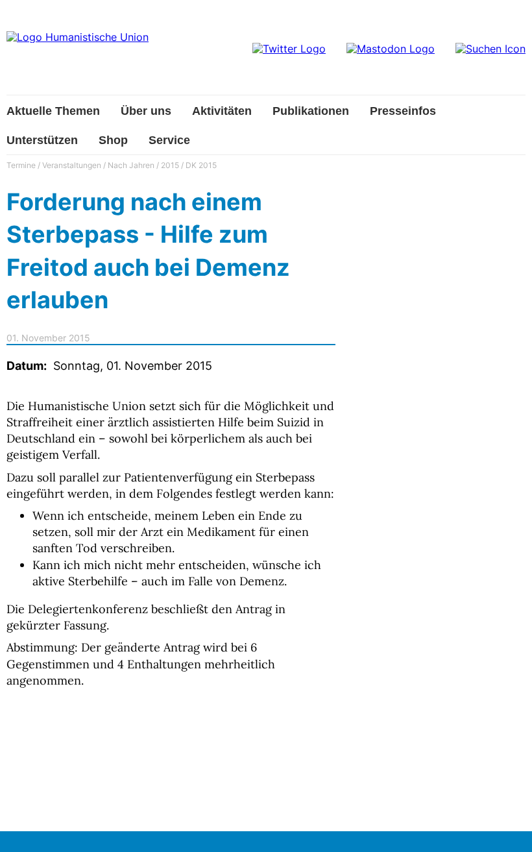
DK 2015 (201, 165)
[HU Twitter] (289, 49)
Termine (21, 165)
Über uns (146, 110)
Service (169, 140)
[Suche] (490, 49)
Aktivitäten (222, 110)
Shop (113, 140)
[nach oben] (509, 829)
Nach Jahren (131, 165)
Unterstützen (42, 140)
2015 (170, 165)
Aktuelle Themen (53, 110)
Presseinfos (403, 110)
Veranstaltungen (71, 165)
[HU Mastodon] (390, 49)
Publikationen (310, 110)
